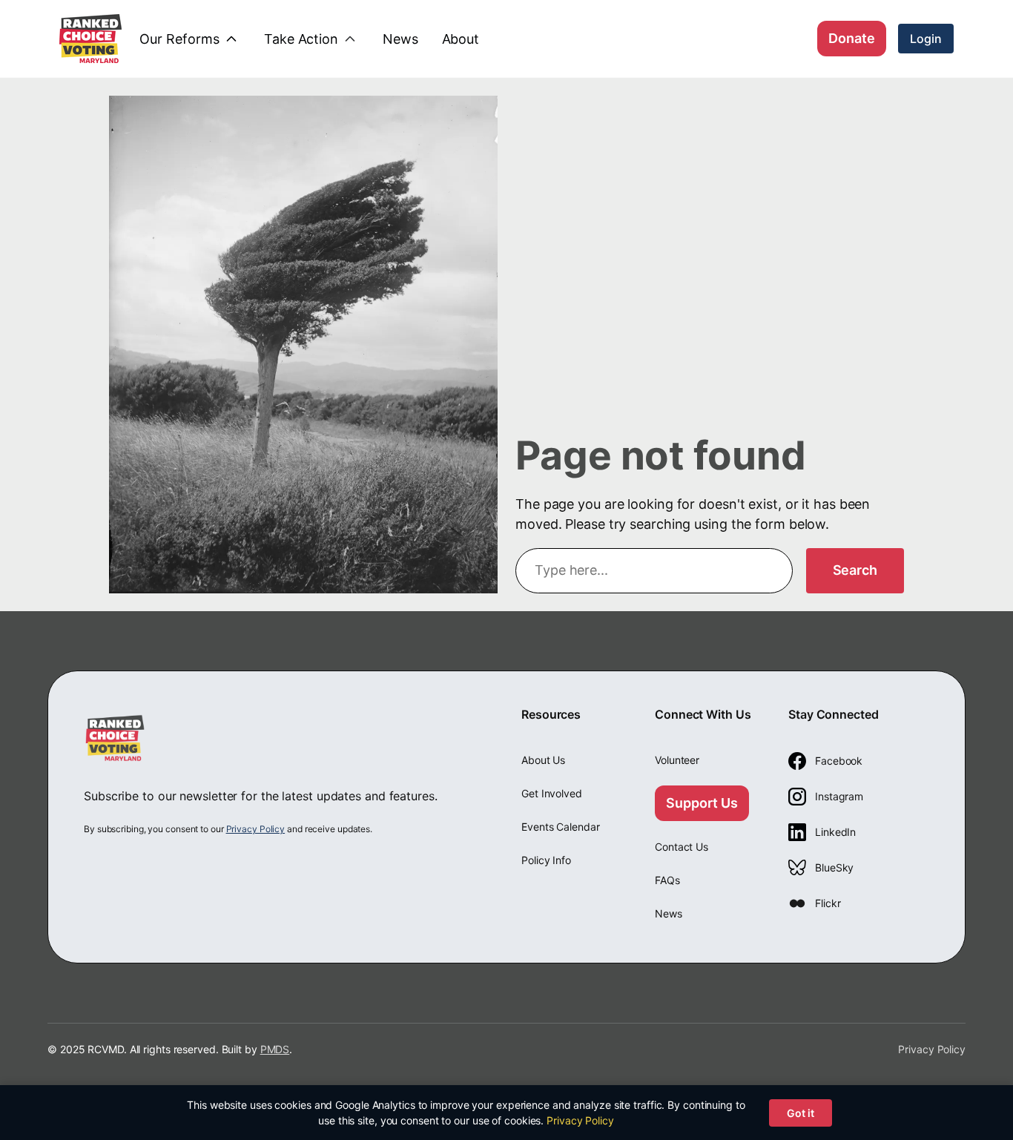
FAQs (667, 880)
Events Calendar (560, 826)
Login (926, 38)
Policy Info (546, 860)
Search (855, 570)
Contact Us (681, 846)
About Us (543, 760)
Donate (851, 38)
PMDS (275, 1049)
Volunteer (677, 760)
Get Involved (551, 793)
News (668, 913)
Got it (800, 1113)
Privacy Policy (256, 828)
